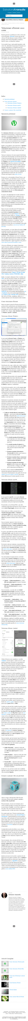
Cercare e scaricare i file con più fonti (12, 110)
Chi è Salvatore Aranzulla (14, 1011)
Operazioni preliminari (9, 99)
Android (3, 660)
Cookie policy (11, 1013)
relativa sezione (7, 713)
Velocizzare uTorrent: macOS (14, 105)
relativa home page (21, 415)
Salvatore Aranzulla (5, 32)
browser (17, 213)
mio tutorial (9, 824)
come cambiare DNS (10, 868)
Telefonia (14, 12)
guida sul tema (18, 174)
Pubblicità (13, 1012)
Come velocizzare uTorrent (10, 101)
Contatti (9, 1012)
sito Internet (8, 730)
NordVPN (3, 291)
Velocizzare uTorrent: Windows (14, 103)
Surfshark (4, 293)
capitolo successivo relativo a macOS (9, 474)
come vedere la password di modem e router (11, 242)
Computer (10, 12)
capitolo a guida (9, 701)
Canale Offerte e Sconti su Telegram (14, 19)
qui (25, 291)
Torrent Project (20, 815)
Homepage (6, 1011)
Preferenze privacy (18, 1013)
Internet (18, 12)
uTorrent (12, 36)
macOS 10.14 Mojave (15, 161)
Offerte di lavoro (19, 1012)
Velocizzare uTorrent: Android (14, 107)
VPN (2, 278)
